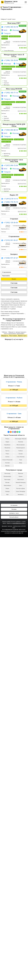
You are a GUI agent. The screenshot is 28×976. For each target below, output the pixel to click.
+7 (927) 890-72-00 (11, 165)
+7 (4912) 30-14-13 (11, 199)
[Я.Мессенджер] (19, 432)
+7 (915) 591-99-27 (11, 240)
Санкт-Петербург (20, 491)
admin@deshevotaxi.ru (19, 523)
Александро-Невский (20, 438)
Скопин (7, 456)
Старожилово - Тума (14, 413)
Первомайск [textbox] (6, 275)
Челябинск (21, 494)
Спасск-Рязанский (7, 459)
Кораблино (7, 444)
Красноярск (21, 479)
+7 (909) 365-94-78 (11, 27)
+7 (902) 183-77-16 (11, 93)
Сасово (21, 453)
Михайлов (7, 447)
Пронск (7, 450)
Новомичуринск (20, 447)
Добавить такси (14, 513)
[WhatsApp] (17, 432)
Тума (20, 459)
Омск (20, 485)
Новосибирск (7, 485)
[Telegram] (13, 432)
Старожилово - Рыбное (14, 398)
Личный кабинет (14, 517)
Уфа (7, 494)
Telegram (7, 33)
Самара (7, 491)
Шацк (20, 462)
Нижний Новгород (21, 482)
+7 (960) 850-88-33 (11, 130)
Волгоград (7, 473)
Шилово (7, 465)
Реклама (14, 509)
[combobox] (14, 272)
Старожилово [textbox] (6, 272)
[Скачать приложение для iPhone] (13, 205)
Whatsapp (16, 30)
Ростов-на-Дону (20, 488)
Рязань (7, 438)
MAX (5, 30)
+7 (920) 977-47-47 (11, 258)
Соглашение (14, 505)
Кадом (7, 441)
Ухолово (7, 462)
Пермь (7, 488)
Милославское (21, 444)
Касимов (20, 441)
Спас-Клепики (20, 456)
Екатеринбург (7, 476)
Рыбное (21, 450)
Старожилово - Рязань (14, 382)
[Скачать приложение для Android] (5, 205)
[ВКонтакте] (8, 432)
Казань (20, 476)
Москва (7, 482)
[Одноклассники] (11, 432)
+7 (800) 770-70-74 (11, 202)
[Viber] (15, 432)
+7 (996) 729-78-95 (11, 60)
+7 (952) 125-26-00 (11, 223)
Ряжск (7, 453)
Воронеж (20, 473)
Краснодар (7, 479)
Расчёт (14, 279)
